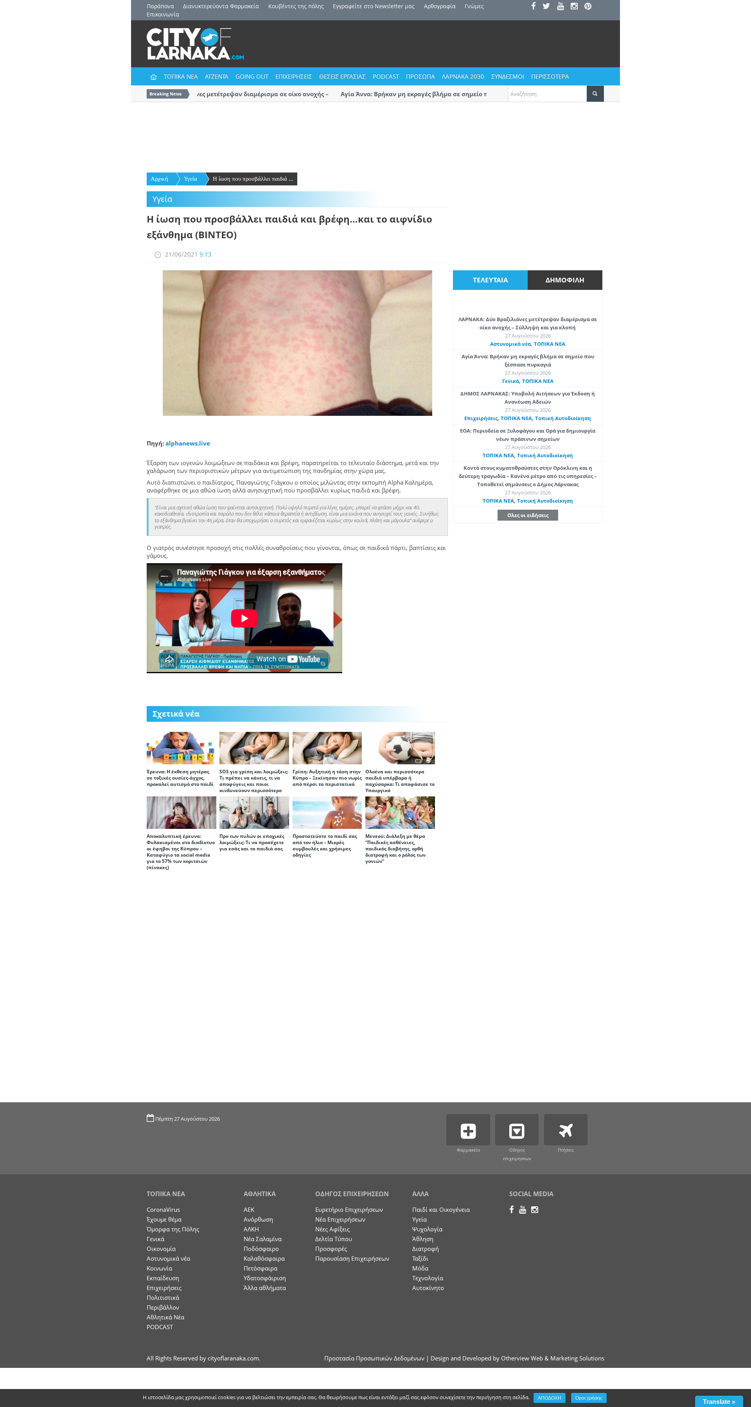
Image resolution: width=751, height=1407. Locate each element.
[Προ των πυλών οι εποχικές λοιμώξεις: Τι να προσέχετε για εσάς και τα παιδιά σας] (254, 812)
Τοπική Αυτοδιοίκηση (563, 418)
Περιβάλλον (163, 1307)
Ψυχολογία (427, 1229)
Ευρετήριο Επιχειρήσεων (349, 1209)
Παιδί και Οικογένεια (441, 1209)
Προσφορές (331, 1248)
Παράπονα (160, 6)
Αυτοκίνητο (428, 1288)
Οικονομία (161, 1248)
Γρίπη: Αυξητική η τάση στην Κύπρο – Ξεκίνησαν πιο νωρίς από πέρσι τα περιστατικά (327, 777)
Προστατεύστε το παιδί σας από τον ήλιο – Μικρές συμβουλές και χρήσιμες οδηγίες (325, 845)
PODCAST (386, 76)
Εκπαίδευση (163, 1278)
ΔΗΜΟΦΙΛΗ (565, 279)
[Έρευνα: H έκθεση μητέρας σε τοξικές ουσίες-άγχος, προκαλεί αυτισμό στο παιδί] (181, 747)
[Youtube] (563, 7)
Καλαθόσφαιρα (264, 1258)
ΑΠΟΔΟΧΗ (549, 1398)
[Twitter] (549, 7)
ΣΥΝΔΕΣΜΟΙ (507, 76)
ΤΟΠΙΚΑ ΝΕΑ (181, 76)
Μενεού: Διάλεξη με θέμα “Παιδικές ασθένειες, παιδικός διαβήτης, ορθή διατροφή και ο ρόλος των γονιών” (395, 848)
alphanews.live (187, 443)
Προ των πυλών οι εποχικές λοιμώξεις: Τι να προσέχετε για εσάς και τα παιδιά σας (251, 842)
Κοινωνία (159, 1268)
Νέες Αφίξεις (332, 1229)
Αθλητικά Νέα (165, 1317)
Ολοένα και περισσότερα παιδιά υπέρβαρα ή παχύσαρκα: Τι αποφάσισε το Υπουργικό (400, 781)
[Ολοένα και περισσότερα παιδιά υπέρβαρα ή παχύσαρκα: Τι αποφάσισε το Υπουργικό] (400, 747)
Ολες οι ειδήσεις (527, 515)
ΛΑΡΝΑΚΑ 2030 (463, 76)
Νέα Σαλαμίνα (263, 1239)
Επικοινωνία (163, 14)
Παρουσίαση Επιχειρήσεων (352, 1258)
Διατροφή (425, 1248)
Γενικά (510, 381)
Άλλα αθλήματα (265, 1288)
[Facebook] (536, 7)
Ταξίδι (420, 1258)
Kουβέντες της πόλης (296, 6)
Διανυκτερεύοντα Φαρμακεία (221, 6)
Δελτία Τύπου (333, 1239)
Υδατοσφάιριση (265, 1278)
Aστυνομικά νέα (510, 343)
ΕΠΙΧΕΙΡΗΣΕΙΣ (293, 76)
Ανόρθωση (258, 1219)
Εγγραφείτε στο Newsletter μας (374, 6)
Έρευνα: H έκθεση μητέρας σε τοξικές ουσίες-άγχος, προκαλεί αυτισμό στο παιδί (180, 777)
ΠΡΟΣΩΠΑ (420, 76)
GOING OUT (251, 76)
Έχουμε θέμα (164, 1219)
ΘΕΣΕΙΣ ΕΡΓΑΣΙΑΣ (342, 76)
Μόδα (420, 1268)
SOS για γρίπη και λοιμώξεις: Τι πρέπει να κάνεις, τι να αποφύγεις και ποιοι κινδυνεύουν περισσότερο (253, 781)
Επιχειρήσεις (481, 418)
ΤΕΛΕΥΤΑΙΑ (490, 279)
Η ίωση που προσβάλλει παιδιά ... (253, 179)
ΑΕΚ (249, 1209)
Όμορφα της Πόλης (173, 1229)
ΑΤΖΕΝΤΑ (216, 76)
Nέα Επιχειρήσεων (340, 1219)
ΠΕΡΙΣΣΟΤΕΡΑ (550, 76)
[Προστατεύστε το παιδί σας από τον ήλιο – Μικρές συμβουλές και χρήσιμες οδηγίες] (327, 812)
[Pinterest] (590, 7)
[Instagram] (577, 7)
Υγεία (190, 179)
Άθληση (422, 1239)
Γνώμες (474, 6)
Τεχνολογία (427, 1278)
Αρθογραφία (440, 6)
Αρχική (159, 179)
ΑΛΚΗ (251, 1229)
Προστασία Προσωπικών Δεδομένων (374, 1358)
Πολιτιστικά (163, 1297)
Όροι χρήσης (588, 1398)
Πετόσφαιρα (260, 1268)
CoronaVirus (163, 1209)
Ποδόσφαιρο (261, 1248)
